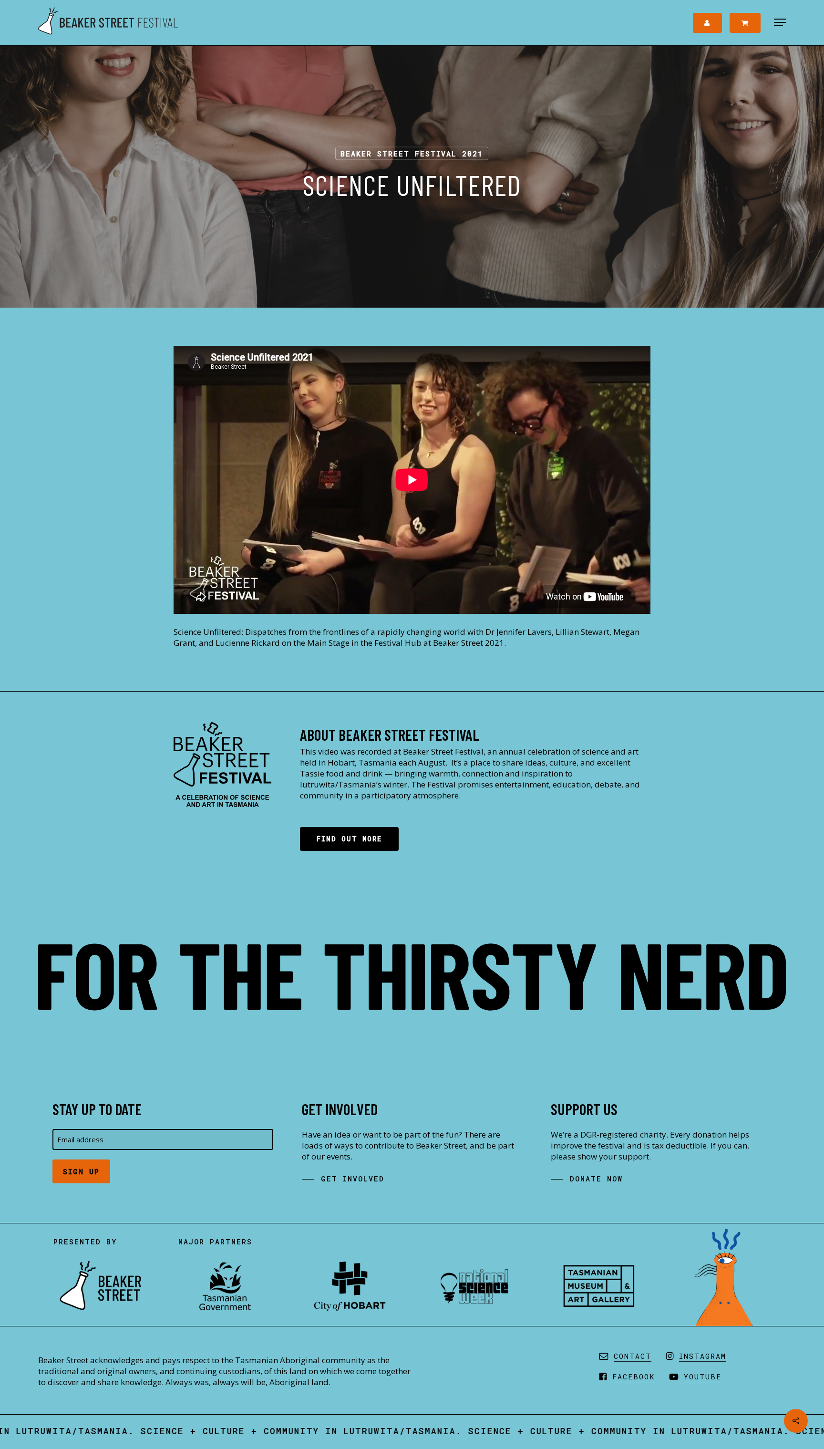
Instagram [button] (702, 1356)
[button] (780, 23)
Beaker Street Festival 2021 (411, 153)
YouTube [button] (702, 1376)
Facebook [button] (633, 1376)
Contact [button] (632, 1356)
